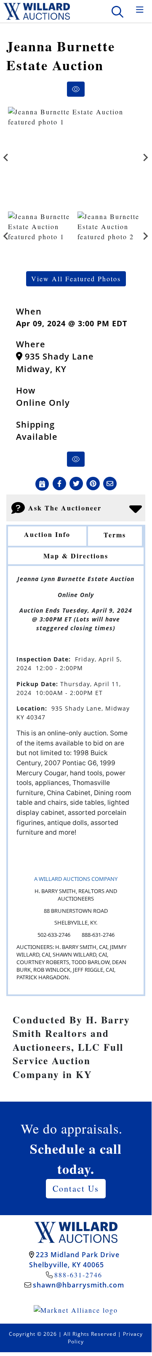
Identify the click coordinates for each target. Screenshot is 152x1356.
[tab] (47, 536)
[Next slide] (145, 157)
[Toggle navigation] (140, 10)
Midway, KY (41, 369)
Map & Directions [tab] (75, 555)
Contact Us (76, 1188)
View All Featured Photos (76, 278)
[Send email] (109, 484)
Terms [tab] (115, 534)
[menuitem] (41, 236)
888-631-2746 (78, 1274)
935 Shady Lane (58, 356)
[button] (59, 484)
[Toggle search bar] (117, 11)
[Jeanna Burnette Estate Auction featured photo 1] (76, 158)
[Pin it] (93, 484)
